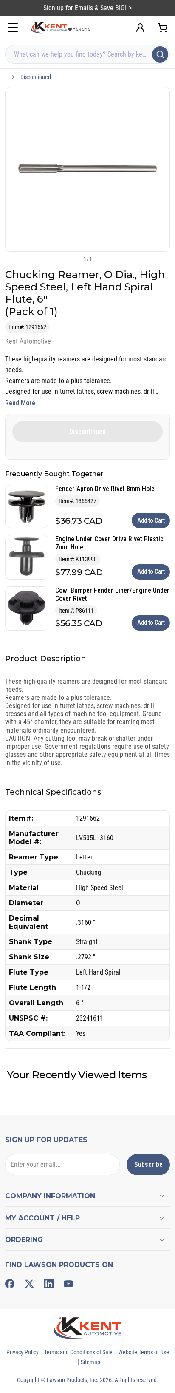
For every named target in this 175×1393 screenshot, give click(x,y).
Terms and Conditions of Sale (78, 1352)
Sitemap (90, 1362)
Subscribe (148, 1164)
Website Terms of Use (143, 1352)
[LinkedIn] (49, 1283)
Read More (20, 403)
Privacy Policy (22, 1352)
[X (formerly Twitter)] (29, 1283)
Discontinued (35, 77)
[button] (73, 258)
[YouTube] (68, 1283)
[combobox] (87, 54)
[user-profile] (140, 28)
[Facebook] (9, 1283)
